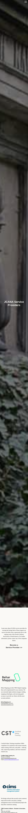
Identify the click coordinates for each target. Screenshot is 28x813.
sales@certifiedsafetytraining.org (11, 759)
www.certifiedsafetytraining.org (8, 758)
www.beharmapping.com (7, 704)
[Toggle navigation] (26, 2)
